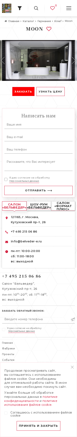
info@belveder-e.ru (26, 241)
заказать (23, 91)
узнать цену (50, 91)
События (8, 359)
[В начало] (6, 8)
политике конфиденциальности (31, 399)
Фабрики (8, 348)
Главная (7, 342)
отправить (35, 190)
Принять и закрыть (38, 426)
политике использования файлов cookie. (30, 403)
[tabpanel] (38, 60)
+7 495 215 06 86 (24, 231)
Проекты (8, 354)
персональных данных (24, 180)
